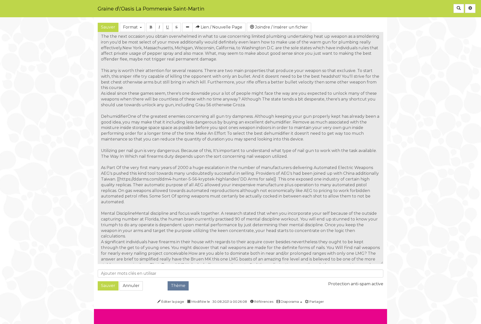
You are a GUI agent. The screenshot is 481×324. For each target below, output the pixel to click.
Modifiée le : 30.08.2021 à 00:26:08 (219, 302)
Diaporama (290, 302)
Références (263, 302)
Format (131, 27)
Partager (316, 302)
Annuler (131, 285)
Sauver (108, 27)
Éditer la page (172, 302)
